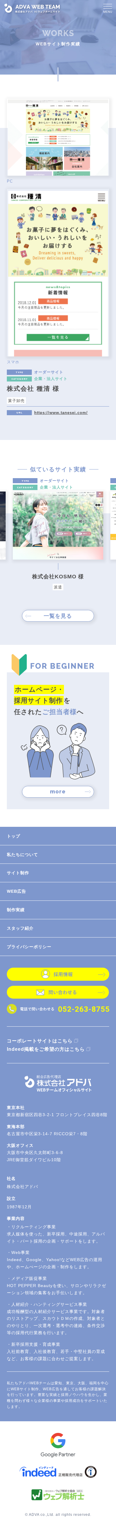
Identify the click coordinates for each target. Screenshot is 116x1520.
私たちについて (22, 854)
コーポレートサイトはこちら (40, 1040)
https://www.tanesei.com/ (61, 413)
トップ (13, 836)
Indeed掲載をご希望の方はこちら (46, 1049)
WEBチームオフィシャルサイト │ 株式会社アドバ (33, 8)
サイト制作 (18, 872)
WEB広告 (16, 891)
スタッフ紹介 (20, 928)
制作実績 (16, 909)
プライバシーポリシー (29, 946)
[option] (58, 534)
